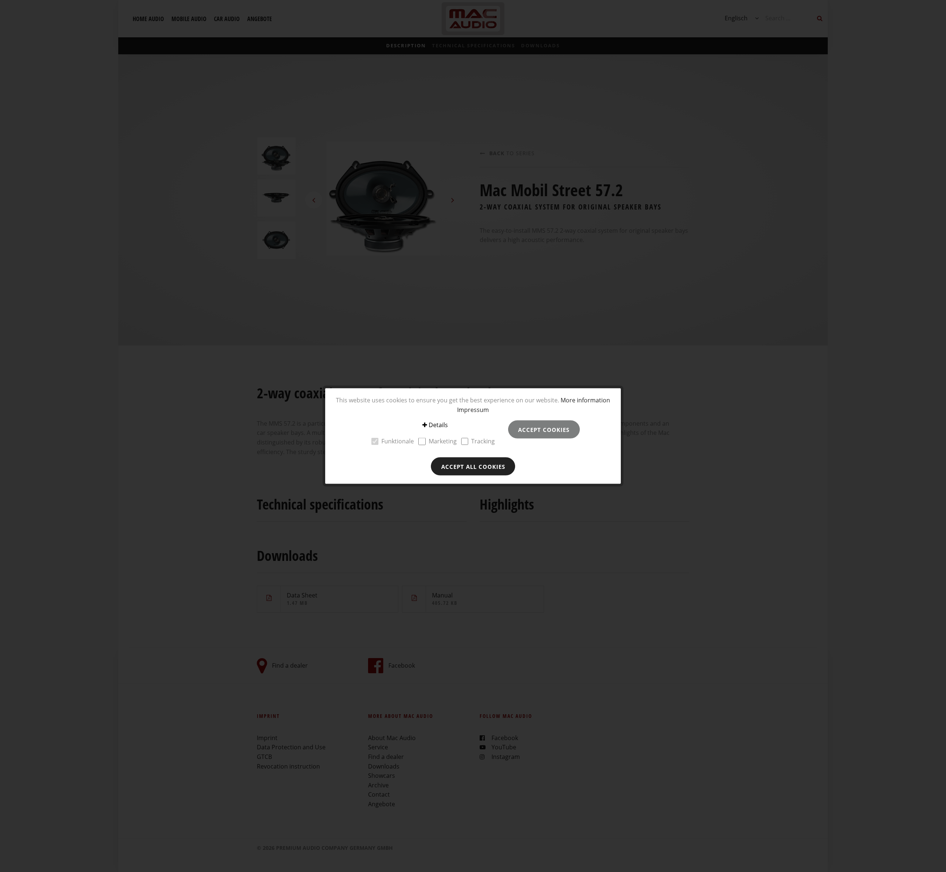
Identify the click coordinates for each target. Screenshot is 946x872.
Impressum (473, 409)
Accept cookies (543, 429)
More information (585, 400)
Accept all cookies (473, 466)
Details (438, 425)
